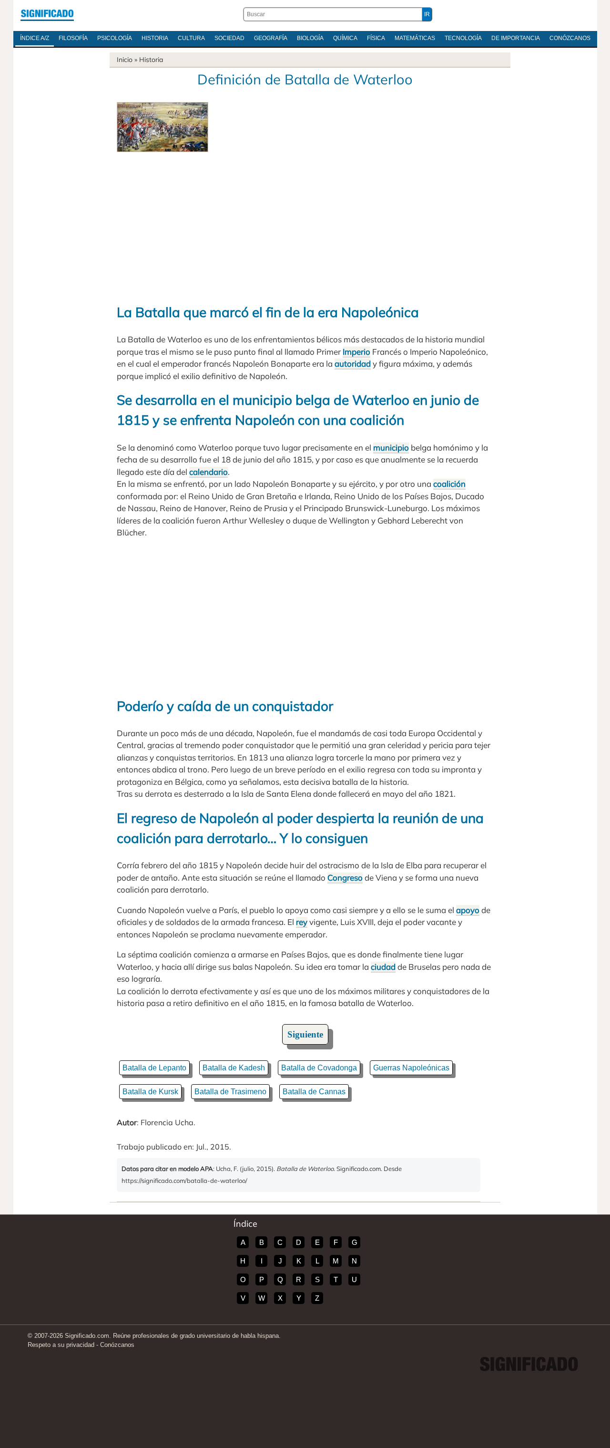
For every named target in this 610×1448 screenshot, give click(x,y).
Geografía (270, 38)
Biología (310, 38)
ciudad (383, 967)
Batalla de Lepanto (154, 1068)
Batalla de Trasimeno (230, 1092)
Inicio (124, 59)
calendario (208, 472)
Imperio (356, 352)
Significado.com (47, 14)
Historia (155, 38)
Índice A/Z (34, 38)
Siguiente (305, 1034)
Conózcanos (569, 38)
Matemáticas (415, 38)
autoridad (353, 364)
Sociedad (229, 38)
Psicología (114, 38)
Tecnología (463, 38)
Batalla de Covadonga (319, 1068)
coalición (449, 484)
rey (301, 922)
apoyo (467, 910)
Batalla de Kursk (150, 1092)
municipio (391, 447)
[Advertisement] (305, 223)
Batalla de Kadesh (234, 1068)
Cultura (191, 38)
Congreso (345, 878)
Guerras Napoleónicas (411, 1068)
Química (345, 38)
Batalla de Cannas (314, 1092)
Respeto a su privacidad (61, 1344)
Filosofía (73, 38)
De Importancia (515, 38)
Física (376, 38)
